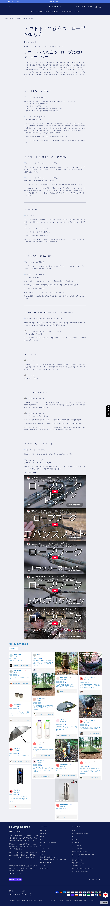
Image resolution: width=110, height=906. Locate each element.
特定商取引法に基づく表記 (47, 857)
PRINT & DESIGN (45, 863)
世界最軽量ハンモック (78, 863)
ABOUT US (43, 830)
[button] (10, 7)
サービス (42, 865)
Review (74, 839)
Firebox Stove (77, 857)
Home (26, 46)
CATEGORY (43, 833)
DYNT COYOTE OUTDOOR (19, 900)
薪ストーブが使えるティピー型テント (82, 868)
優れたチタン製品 (77, 860)
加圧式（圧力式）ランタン (79, 851)
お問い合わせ (44, 868)
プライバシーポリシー (46, 848)
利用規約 (42, 851)
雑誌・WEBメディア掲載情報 (48, 842)
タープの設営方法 (77, 848)
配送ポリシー (44, 854)
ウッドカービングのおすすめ (80, 871)
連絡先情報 (91, 900)
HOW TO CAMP (76, 842)
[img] (13, 659)
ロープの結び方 (76, 845)
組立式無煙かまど (77, 865)
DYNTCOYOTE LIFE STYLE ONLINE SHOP (53, 860)
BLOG (41, 839)
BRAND (42, 836)
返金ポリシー (44, 845)
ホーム (7, 18)
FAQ (73, 836)
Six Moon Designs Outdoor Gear (83, 854)
